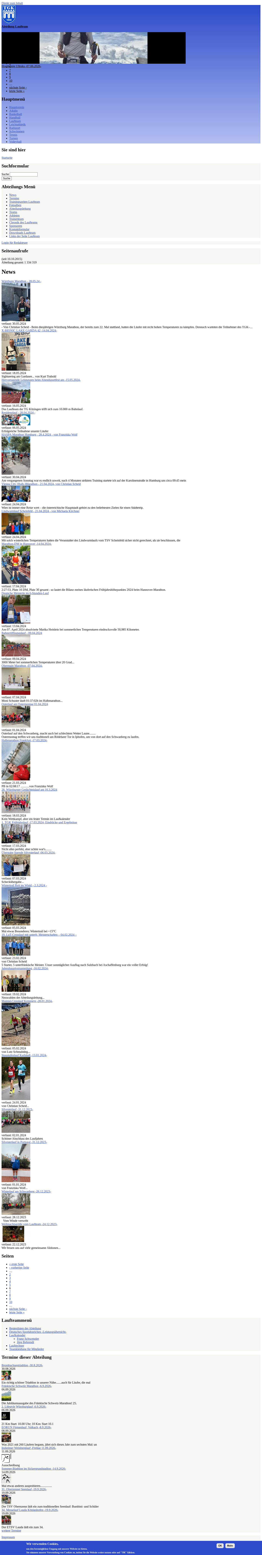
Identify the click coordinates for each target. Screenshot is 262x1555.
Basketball (15, 114)
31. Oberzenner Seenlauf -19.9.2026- (24, 1489)
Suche (6, 174)
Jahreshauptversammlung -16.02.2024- (25, 968)
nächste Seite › (18, 87)
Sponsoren (15, 225)
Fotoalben (15, 205)
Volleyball (15, 141)
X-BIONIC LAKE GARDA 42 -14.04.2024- (29, 330)
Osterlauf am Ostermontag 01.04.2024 (25, 704)
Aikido (13, 110)
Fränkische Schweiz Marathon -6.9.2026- (27, 1386)
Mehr (230, 1545)
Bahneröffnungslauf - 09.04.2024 (22, 633)
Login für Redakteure (15, 242)
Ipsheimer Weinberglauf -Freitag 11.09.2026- (29, 1448)
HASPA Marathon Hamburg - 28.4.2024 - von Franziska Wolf (39, 434)
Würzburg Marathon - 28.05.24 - (21, 281)
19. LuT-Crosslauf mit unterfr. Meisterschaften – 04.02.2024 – (39, 934)
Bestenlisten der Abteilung (25, 1328)
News (12, 194)
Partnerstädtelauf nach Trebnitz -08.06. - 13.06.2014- (34, 66)
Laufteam (15, 121)
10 (10, 80)
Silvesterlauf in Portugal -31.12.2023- (24, 1142)
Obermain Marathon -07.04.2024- (22, 665)
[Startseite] (9, 23)
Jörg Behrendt (25, 1342)
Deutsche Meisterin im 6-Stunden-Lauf (25, 593)
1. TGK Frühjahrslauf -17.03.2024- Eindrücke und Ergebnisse (39, 822)
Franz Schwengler (28, 1338)
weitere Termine (11, 1530)
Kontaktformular (19, 229)
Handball (14, 117)
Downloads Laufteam (22, 232)
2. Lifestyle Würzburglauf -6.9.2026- (24, 1406)
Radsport (14, 128)
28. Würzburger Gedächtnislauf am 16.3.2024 (29, 789)
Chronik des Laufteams (23, 222)
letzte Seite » (17, 91)
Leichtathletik (17, 124)
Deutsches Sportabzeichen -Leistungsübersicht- (37, 1331)
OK (220, 1545)
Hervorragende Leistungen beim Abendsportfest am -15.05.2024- (41, 379)
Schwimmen (16, 131)
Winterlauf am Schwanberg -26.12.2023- (26, 1191)
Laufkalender (17, 1335)
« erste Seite (16, 1264)
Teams (13, 212)
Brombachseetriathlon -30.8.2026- (22, 1365)
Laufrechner (16, 1345)
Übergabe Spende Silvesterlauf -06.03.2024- (28, 852)
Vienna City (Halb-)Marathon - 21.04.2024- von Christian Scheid (41, 484)
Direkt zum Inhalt (12, 3)
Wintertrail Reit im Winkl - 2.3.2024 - (24, 885)
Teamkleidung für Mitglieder (26, 1349)
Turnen (13, 138)
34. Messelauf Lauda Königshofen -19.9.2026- (30, 1510)
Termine (14, 198)
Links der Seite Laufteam (24, 236)
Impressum (8, 1537)
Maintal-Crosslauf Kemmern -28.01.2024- (27, 1001)
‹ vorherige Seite (19, 1267)
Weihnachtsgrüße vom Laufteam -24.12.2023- (29, 1224)
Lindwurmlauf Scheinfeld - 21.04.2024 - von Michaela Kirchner (40, 511)
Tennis (13, 134)
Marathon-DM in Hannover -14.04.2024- (27, 543)
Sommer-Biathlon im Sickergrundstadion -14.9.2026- (34, 1468)
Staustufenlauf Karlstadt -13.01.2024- (24, 1055)
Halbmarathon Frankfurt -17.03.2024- (24, 740)
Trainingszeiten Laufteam (24, 201)
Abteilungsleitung (20, 208)
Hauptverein (16, 107)
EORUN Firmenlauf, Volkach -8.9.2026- (26, 1427)
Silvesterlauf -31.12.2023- (17, 1109)
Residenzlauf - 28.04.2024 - (18, 412)
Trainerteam (16, 219)
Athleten (14, 215)
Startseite (7, 157)
